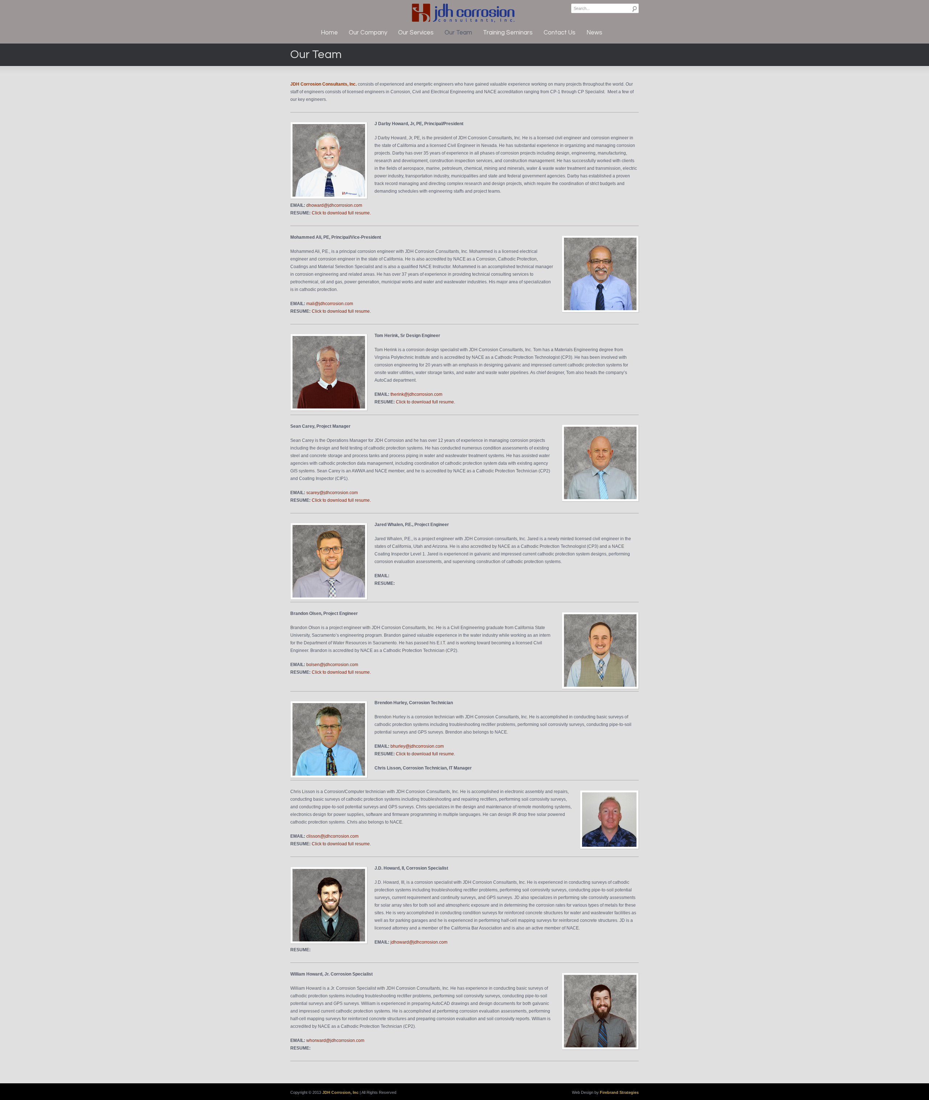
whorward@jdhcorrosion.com (335, 1040)
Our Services (416, 32)
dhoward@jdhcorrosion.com (334, 205)
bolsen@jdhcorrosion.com (332, 664)
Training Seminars (508, 32)
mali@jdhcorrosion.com (329, 303)
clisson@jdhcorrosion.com (332, 836)
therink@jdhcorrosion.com (416, 394)
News (594, 32)
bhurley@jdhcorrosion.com (417, 746)
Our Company (368, 32)
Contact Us (560, 32)
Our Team (458, 32)
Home (329, 32)
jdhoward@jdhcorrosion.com (418, 942)
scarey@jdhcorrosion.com (332, 492)
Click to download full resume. (341, 213)
